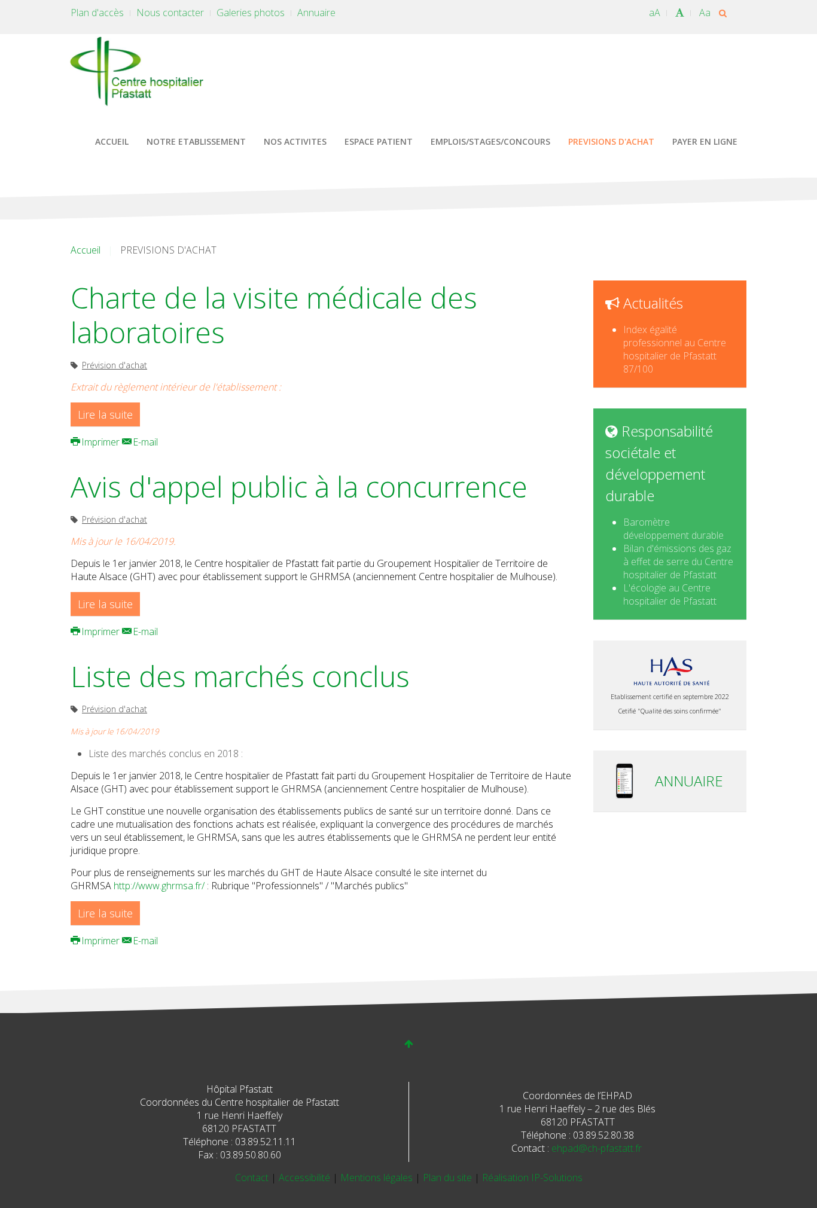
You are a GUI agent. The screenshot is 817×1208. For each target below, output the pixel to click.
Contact (253, 1177)
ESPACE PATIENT (379, 141)
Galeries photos (251, 12)
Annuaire (316, 12)
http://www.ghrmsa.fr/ (159, 885)
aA (654, 12)
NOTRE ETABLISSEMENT (196, 141)
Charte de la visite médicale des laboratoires (274, 315)
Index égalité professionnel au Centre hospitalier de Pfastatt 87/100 (674, 349)
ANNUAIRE (689, 781)
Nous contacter (170, 12)
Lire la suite (105, 414)
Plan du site (448, 1177)
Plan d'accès (97, 12)
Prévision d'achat (114, 365)
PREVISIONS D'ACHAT (611, 141)
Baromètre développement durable (673, 528)
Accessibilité (306, 1177)
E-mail (144, 442)
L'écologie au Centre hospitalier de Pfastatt (670, 594)
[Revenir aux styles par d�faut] (679, 12)
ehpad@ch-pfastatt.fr (596, 1148)
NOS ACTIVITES (295, 141)
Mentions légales (377, 1177)
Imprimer (100, 442)
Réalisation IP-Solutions (532, 1177)
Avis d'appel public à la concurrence (299, 486)
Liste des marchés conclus (240, 676)
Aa (705, 12)
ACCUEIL (112, 141)
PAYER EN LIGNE (704, 141)
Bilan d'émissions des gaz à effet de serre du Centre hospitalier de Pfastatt (678, 561)
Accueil (85, 250)
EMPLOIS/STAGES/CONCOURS (490, 141)
